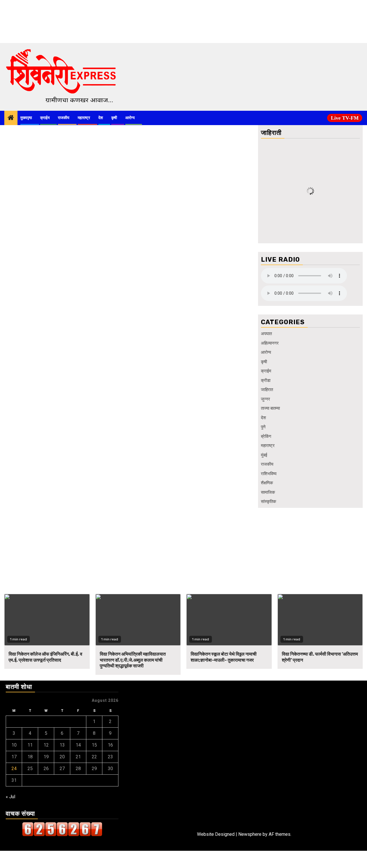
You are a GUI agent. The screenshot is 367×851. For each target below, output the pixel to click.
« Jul (10, 796)
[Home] (11, 118)
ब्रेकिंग (266, 436)
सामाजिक (268, 492)
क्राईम (45, 117)
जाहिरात (267, 389)
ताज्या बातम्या (270, 408)
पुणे (263, 427)
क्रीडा (265, 380)
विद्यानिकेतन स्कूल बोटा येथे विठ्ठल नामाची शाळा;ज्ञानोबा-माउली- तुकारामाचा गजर (224, 657)
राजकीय (63, 117)
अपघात (266, 333)
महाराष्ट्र (84, 117)
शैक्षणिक (267, 482)
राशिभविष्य (268, 473)
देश (100, 117)
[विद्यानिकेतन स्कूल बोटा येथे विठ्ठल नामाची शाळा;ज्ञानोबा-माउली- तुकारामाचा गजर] (229, 620)
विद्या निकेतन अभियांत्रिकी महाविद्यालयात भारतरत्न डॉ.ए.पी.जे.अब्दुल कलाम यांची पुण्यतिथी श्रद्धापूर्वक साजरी (133, 660)
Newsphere (249, 834)
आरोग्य (130, 117)
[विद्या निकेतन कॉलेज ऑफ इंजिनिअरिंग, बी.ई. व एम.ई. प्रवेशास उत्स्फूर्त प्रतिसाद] (47, 620)
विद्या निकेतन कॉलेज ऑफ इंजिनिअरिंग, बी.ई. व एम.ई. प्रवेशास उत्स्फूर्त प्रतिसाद (45, 657)
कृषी (114, 117)
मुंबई (264, 455)
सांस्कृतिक (268, 501)
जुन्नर (265, 399)
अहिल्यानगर (270, 343)
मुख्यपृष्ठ (26, 117)
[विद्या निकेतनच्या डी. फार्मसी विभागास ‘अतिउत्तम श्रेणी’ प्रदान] (320, 620)
